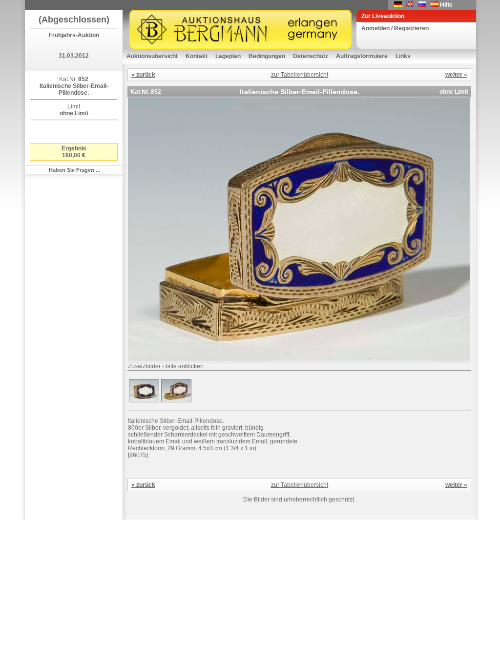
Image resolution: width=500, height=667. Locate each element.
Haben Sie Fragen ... (74, 170)
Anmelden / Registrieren (395, 28)
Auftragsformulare (362, 56)
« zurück (143, 74)
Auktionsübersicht (152, 56)
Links (403, 56)
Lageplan (228, 56)
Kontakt (197, 56)
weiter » (456, 74)
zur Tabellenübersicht (299, 74)
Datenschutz (310, 56)
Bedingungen (267, 56)
